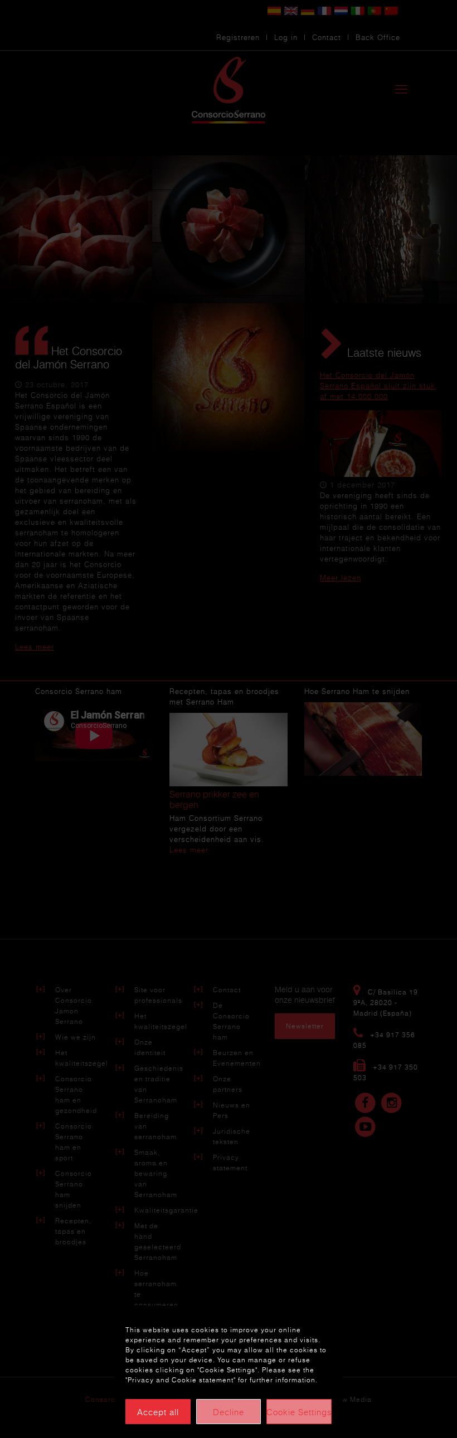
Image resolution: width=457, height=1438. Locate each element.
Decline (228, 1412)
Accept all (158, 1412)
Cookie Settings (299, 1412)
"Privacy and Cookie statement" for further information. (221, 1380)
